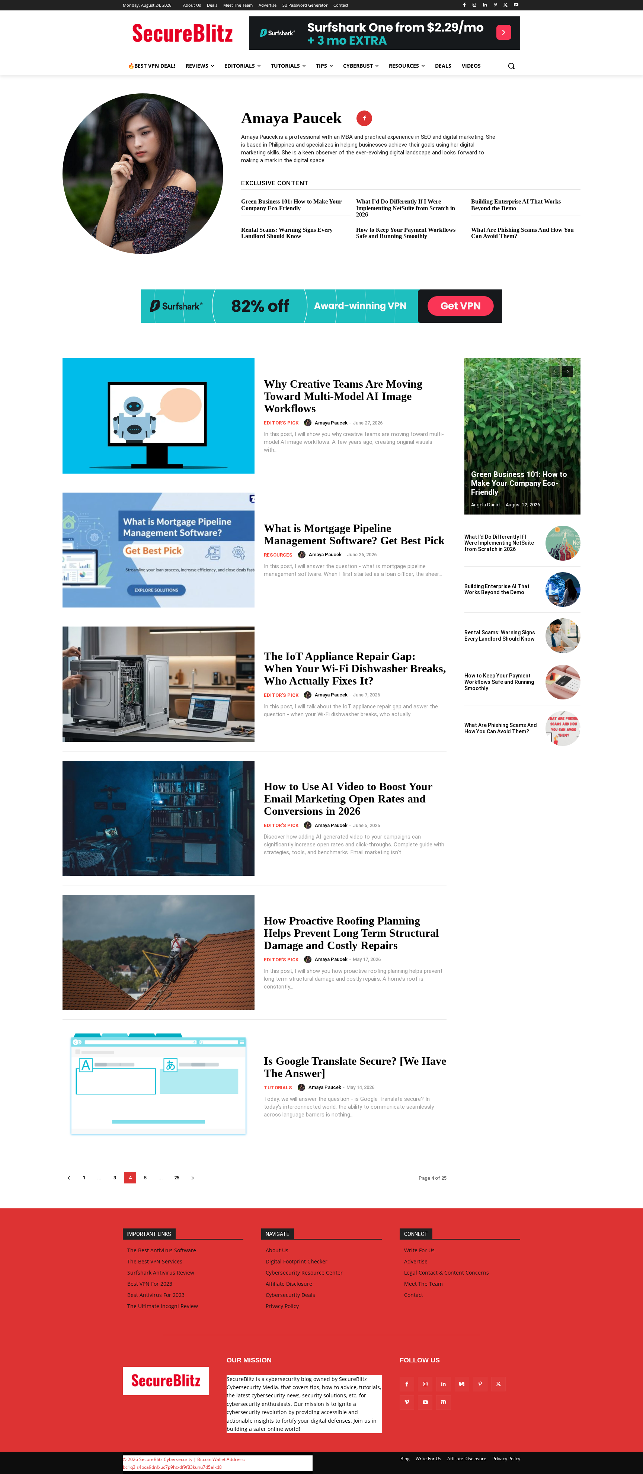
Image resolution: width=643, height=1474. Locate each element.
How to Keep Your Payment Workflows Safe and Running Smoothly (405, 233)
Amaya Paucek (331, 423)
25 (176, 1177)
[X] (505, 5)
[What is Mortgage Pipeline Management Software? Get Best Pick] (159, 550)
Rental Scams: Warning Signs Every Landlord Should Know (287, 233)
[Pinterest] (495, 5)
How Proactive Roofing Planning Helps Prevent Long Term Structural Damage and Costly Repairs (351, 932)
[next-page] (192, 1177)
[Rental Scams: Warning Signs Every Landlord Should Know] (563, 635)
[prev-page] (69, 1177)
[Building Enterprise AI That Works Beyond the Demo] (563, 589)
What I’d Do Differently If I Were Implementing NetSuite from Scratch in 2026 (405, 208)
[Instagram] (474, 5)
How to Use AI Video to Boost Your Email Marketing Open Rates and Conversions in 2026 (348, 798)
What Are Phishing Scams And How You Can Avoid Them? (500, 728)
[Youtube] (516, 5)
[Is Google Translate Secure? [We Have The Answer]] (159, 1086)
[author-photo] (309, 422)
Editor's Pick (281, 423)
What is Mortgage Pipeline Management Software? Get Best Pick (354, 534)
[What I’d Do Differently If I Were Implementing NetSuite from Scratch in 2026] (563, 543)
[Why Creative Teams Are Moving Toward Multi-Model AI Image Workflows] (159, 416)
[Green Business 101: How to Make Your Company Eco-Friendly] (522, 436)
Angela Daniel (485, 504)
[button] (511, 66)
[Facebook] (464, 5)
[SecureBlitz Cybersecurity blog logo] (182, 34)
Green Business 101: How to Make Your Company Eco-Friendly (291, 204)
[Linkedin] (485, 5)
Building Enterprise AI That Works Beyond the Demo (516, 204)
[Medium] (462, 1384)
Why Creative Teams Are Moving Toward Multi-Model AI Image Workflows (343, 396)
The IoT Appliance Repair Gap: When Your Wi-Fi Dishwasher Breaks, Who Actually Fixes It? (355, 668)
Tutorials (278, 1087)
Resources (278, 555)
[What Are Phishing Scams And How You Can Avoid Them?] (563, 728)
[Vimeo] (407, 1402)
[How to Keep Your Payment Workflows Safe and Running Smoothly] (563, 682)
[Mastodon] (443, 1402)
